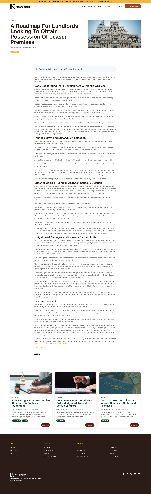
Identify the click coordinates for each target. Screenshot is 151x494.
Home (82, 6)
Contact (116, 6)
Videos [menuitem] (112, 453)
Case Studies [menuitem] (81, 450)
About (88, 6)
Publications (14, 51)
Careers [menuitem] (12, 453)
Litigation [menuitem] (46, 453)
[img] (110, 69)
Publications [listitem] (16, 420)
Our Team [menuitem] (13, 447)
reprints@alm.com (40, 343)
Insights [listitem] (25, 420)
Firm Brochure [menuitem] (114, 456)
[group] (75, 69)
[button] (37, 69)
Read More (45, 425)
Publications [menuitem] (113, 447)
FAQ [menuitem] (78, 447)
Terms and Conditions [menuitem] (35, 478)
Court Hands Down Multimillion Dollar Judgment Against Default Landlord (75, 403)
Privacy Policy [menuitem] (24, 478)
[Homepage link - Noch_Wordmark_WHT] (19, 475)
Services (97, 6)
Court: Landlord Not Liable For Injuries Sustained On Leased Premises (118, 403)
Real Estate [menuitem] (47, 447)
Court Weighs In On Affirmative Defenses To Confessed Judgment (31, 403)
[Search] (122, 6)
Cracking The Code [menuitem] (83, 456)
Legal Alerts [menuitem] (113, 450)
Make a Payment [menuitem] (14, 478)
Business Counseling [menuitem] (50, 456)
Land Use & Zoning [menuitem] (49, 450)
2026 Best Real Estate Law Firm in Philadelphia (77, 1)
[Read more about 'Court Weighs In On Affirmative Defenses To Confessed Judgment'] (31, 383)
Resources (106, 6)
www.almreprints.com (60, 343)
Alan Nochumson (15, 47)
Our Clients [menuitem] (13, 450)
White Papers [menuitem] (81, 453)
